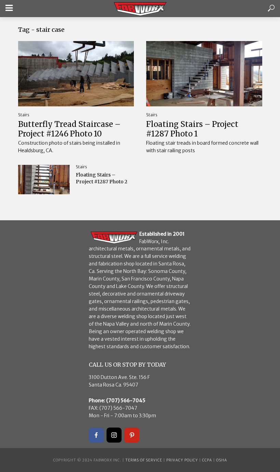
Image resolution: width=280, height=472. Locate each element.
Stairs (23, 114)
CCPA (207, 460)
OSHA (221, 460)
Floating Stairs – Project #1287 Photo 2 (101, 178)
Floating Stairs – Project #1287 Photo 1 (192, 129)
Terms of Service (143, 460)
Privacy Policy (182, 460)
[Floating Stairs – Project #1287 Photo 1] (204, 73)
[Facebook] (96, 435)
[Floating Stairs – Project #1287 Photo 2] (44, 179)
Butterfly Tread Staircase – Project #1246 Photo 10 (69, 129)
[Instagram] (114, 435)
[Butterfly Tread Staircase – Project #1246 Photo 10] (76, 73)
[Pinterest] (131, 435)
